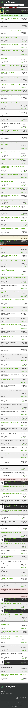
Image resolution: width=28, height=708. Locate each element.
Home (3, 705)
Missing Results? (4, 7)
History (22, 11)
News (11, 705)
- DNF (13, 594)
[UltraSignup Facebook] (20, 698)
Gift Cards (7, 705)
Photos (7, 11)
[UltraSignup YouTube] (17, 698)
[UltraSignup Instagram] (23, 698)
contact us (7, 691)
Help (17, 705)
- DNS (13, 236)
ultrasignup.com (8, 693)
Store (14, 705)
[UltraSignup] (8, 2)
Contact (20, 705)
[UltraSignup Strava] (26, 698)
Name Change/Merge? (13, 7)
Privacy (15, 706)
